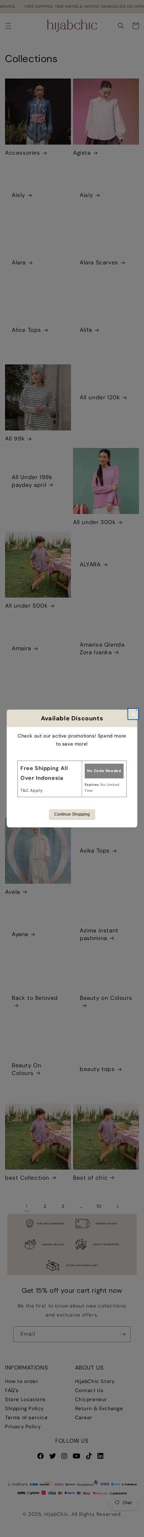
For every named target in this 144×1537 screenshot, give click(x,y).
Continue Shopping (72, 814)
